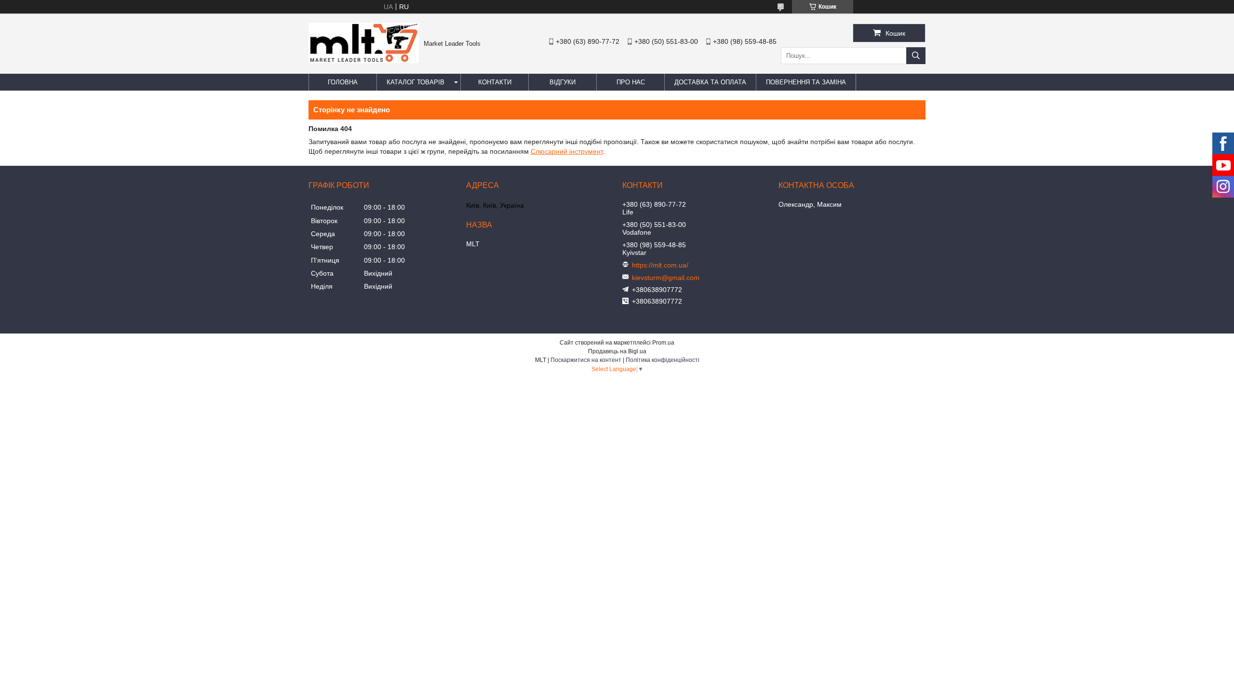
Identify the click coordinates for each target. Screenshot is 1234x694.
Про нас (631, 82)
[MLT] (363, 61)
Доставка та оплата (710, 82)
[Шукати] (916, 55)
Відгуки (563, 82)
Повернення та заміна (806, 82)
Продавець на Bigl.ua (617, 351)
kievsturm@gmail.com (665, 277)
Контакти (494, 82)
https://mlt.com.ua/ (660, 265)
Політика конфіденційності (662, 360)
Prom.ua (663, 342)
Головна (343, 82)
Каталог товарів (415, 82)
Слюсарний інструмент (567, 151)
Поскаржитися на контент (585, 360)
